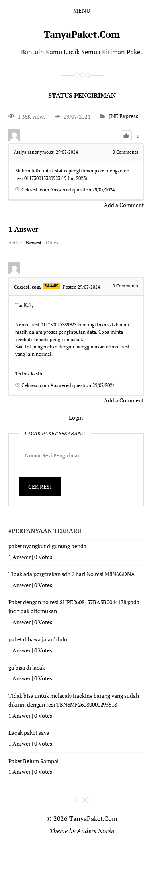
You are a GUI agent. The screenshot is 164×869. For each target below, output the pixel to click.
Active (15, 243)
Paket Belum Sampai (33, 761)
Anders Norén (96, 830)
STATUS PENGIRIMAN (82, 95)
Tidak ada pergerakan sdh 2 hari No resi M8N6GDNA (71, 574)
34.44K (51, 286)
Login (76, 417)
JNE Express (123, 116)
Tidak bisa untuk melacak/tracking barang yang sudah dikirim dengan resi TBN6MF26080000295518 (73, 700)
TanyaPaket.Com (82, 34)
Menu (81, 11)
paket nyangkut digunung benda (47, 546)
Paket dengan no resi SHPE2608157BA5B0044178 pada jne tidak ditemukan (73, 606)
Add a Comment (124, 205)
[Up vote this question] (126, 135)
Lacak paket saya (28, 732)
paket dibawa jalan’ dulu (37, 639)
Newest (34, 243)
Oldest (53, 243)
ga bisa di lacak (26, 667)
